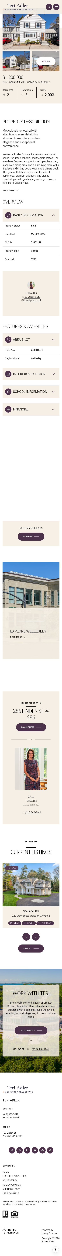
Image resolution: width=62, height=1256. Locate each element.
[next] (36, 937)
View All (46, 61)
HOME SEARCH (10, 1180)
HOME (6, 1172)
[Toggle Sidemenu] (56, 7)
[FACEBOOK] (12, 1150)
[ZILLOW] (50, 1150)
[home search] (49, 7)
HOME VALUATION (12, 1185)
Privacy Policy (48, 1241)
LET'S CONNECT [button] (11, 1193)
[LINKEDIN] (27, 1150)
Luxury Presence (49, 1233)
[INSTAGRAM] (19, 1150)
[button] (31, 1030)
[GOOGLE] (42, 1150)
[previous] (26, 937)
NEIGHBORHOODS (11, 1189)
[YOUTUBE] (35, 1150)
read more (16, 637)
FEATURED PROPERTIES (14, 1176)
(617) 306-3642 (32, 297)
